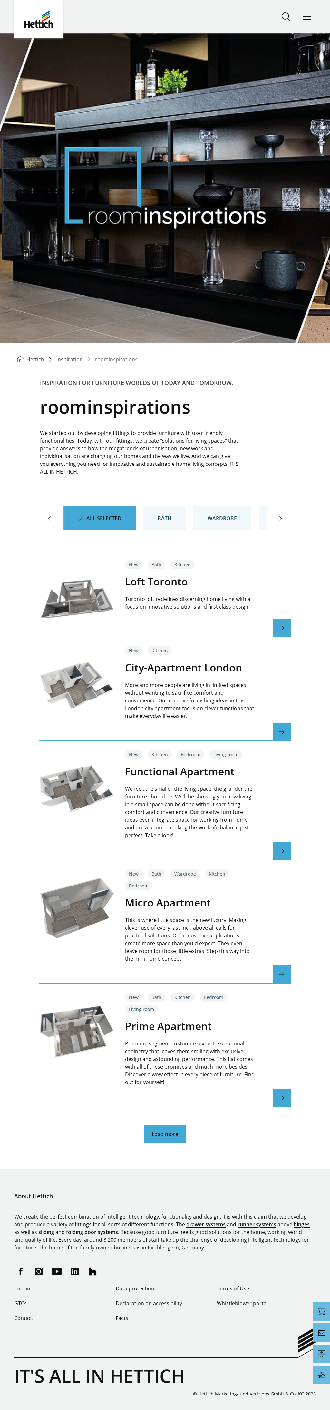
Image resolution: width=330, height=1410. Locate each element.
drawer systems (206, 1224)
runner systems (257, 1224)
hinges (302, 1224)
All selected (103, 518)
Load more (165, 1134)
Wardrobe (222, 518)
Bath (164, 518)
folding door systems (92, 1232)
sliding (46, 1232)
